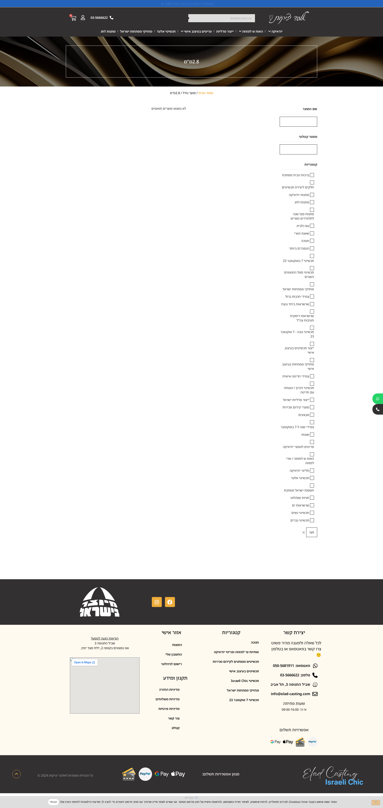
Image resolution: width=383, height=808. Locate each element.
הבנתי (53, 801)
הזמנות (177, 645)
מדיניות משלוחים (168, 699)
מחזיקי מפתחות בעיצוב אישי (298, 366)
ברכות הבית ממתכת (295, 175)
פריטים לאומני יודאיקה (298, 447)
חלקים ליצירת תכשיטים (298, 187)
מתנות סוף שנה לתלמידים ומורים (302, 216)
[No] (376, 802)
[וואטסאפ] (377, 398)
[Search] (183, 18)
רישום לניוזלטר (171, 664)
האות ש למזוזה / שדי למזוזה (300, 460)
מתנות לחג (108, 31)
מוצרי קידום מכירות (295, 407)
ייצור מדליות (225, 31)
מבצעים (303, 415)
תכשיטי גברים (299, 520)
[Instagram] (157, 602)
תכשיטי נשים (300, 512)
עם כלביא (303, 226)
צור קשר (174, 718)
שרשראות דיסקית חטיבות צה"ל (302, 318)
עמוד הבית (205, 93)
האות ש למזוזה (252, 31)
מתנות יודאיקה (299, 195)
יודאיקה (276, 31)
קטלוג (176, 728)
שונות (305, 434)
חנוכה (305, 241)
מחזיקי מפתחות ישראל (136, 31)
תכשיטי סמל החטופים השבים (299, 274)
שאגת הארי (301, 233)
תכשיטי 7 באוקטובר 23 (298, 261)
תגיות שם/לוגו (299, 498)
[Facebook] (170, 602)
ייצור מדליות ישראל (296, 400)
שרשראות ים (300, 505)
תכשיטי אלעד (166, 31)
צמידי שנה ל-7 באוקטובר (297, 427)
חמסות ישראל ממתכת (299, 490)
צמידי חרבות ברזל (297, 296)
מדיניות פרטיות (169, 709)
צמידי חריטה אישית (295, 376)
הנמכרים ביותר (299, 248)
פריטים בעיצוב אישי (198, 31)
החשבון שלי (173, 654)
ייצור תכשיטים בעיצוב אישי (299, 350)
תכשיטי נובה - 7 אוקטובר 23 (297, 334)
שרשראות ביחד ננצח (295, 304)
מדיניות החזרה (169, 689)
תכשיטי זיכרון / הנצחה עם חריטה (299, 390)
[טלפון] (377, 409)
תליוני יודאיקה (299, 470)
